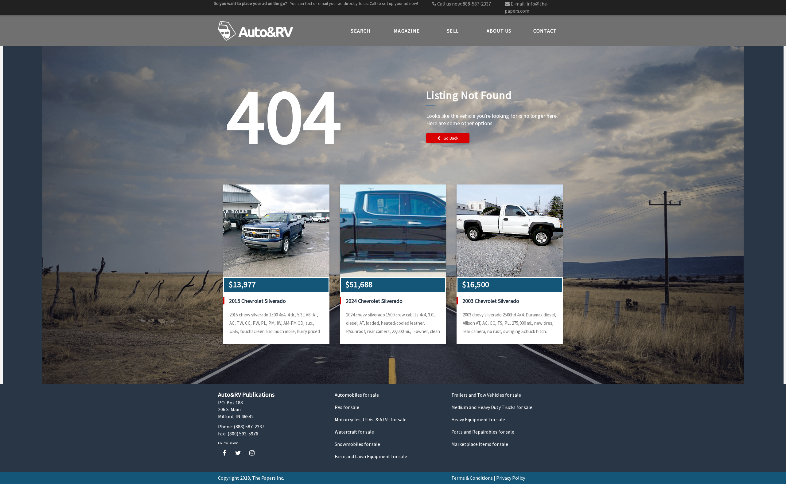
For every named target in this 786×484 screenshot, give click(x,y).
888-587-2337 (477, 4)
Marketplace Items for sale (479, 444)
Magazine (407, 31)
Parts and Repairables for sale (482, 432)
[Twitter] (238, 453)
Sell (453, 31)
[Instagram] (252, 453)
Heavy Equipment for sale (478, 419)
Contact (545, 31)
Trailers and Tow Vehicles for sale (486, 395)
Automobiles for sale (357, 395)
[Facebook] (224, 453)
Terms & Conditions (472, 478)
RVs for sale (347, 407)
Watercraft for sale (354, 432)
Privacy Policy (510, 478)
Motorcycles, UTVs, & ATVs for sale (371, 419)
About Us (499, 31)
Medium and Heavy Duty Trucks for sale (491, 407)
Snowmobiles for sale (357, 444)
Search (361, 31)
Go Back (450, 138)
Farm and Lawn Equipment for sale (371, 456)
